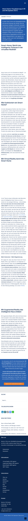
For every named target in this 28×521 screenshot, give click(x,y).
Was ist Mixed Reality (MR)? (8, 423)
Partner (4, 492)
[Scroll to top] (25, 518)
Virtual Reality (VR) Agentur (9, 461)
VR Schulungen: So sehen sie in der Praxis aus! (12, 427)
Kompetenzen (6, 490)
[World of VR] (9, 3)
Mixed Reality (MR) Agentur (9, 465)
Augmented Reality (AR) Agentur (11, 463)
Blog (4, 484)
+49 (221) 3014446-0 (6, 509)
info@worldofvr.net (6, 511)
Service (4, 482)
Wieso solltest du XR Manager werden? (10, 425)
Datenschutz (6, 449)
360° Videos (6, 467)
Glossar (4, 486)
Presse (4, 488)
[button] (25, 3)
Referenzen (5, 481)
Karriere (5, 479)
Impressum (5, 451)
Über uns (5, 477)
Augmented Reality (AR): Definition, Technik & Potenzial (12, 430)
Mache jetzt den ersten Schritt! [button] (14, 383)
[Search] (14, 400)
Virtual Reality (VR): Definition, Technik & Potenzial (13, 433)
